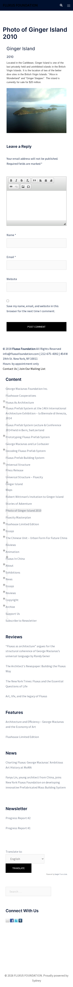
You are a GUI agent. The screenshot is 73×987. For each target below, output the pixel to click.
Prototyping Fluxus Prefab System (28, 437)
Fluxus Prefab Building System (25, 458)
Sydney (36, 980)
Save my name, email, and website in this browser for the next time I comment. (33, 308)
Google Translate (61, 874)
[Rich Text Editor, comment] (36, 206)
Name (11, 235)
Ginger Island (14, 484)
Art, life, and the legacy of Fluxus (26, 696)
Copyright (12, 600)
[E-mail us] (7, 920)
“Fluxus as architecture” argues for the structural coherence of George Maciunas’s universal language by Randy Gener (33, 651)
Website (12, 279)
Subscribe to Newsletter (21, 620)
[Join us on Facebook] (12, 920)
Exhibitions (13, 572)
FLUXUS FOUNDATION (20, 5)
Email (11, 257)
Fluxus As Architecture (20, 402)
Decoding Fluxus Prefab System (26, 451)
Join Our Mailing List (32, 369)
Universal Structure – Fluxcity (24, 477)
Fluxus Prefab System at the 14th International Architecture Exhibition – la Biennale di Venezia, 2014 (36, 413)
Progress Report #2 (18, 818)
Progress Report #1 (18, 828)
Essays (10, 531)
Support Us (13, 614)
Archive (10, 607)
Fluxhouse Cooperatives (21, 395)
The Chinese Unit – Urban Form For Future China (36, 538)
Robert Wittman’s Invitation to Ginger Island (34, 497)
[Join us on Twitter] (16, 920)
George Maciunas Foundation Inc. (27, 389)
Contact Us (10, 369)
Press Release (14, 470)
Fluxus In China (15, 558)
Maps (9, 490)
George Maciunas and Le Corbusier (27, 444)
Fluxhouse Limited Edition (22, 524)
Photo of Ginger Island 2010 (23, 510)
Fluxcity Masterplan (18, 517)
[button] (11, 180)
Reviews (11, 545)
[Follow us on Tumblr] (20, 920)
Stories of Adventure (19, 503)
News (9, 579)
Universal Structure (18, 464)
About (9, 565)
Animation (12, 552)
